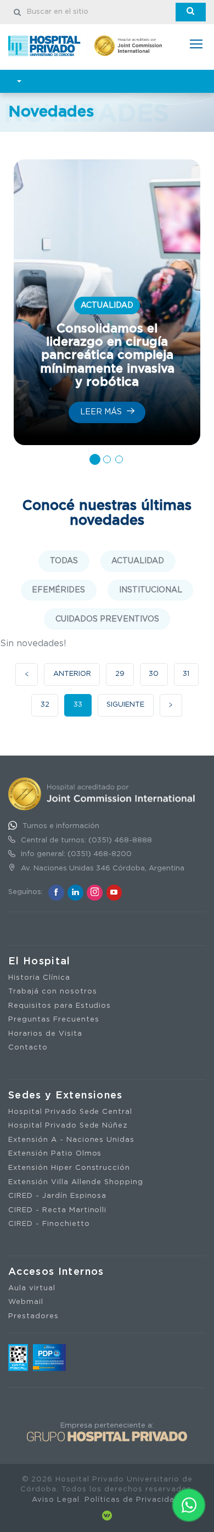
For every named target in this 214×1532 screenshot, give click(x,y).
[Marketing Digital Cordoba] (107, 1515)
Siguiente (125, 704)
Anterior (72, 674)
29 (120, 674)
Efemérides (58, 590)
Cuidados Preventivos (107, 619)
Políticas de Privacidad (132, 1499)
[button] (95, 459)
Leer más (102, 412)
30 (154, 674)
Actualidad (137, 561)
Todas (64, 561)
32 (45, 704)
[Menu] (196, 45)
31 (186, 674)
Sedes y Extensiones (65, 1096)
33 (78, 704)
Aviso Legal (56, 1499)
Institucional (150, 590)
